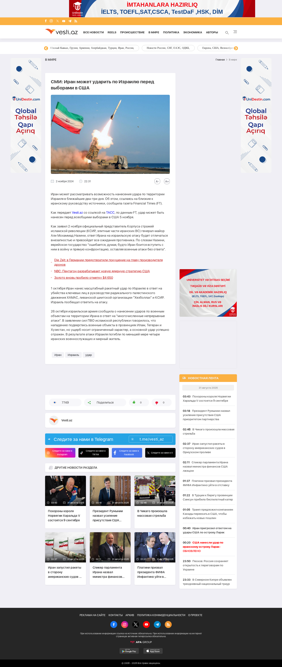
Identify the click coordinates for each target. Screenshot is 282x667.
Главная (220, 59)
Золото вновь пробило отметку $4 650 (83, 278)
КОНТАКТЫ (116, 615)
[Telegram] (69, 21)
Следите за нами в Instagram (62, 453)
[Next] (236, 48)
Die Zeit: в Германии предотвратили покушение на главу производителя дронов (108, 262)
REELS (112, 32)
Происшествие (132, 32)
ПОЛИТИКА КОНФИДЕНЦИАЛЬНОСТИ (161, 615)
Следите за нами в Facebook (129, 453)
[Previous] (46, 48)
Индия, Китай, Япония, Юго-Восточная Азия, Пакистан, (164, 48)
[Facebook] (46, 21)
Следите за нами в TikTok (96, 453)
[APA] (141, 642)
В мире (153, 32)
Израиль (73, 355)
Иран (57, 355)
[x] (57, 21)
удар (88, 355)
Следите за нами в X (162, 452)
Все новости (93, 32)
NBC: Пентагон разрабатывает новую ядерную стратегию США (102, 271)
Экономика (192, 32)
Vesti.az (77, 212)
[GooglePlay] (129, 651)
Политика (171, 32)
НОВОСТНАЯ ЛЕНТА (203, 378)
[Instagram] (51, 21)
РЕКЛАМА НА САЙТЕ (93, 615)
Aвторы (212, 32)
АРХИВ (129, 615)
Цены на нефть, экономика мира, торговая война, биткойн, (84, 48)
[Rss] (75, 21)
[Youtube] (63, 21)
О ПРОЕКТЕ (195, 615)
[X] (135, 625)
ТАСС (110, 212)
